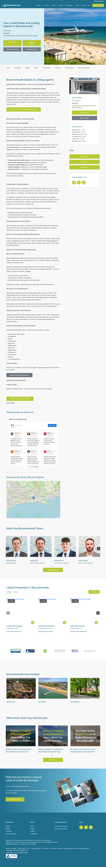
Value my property (11, 833)
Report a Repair (84, 118)
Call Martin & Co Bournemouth (15, 380)
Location (36, 67)
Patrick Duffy (58, 560)
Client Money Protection (56, 848)
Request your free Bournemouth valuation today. (21, 249)
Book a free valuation (31, 43)
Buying (61, 5)
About (89, 5)
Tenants (46, 5)
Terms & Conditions (11, 848)
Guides (77, 5)
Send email (6, 33)
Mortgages (69, 5)
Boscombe (74, 702)
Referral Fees (84, 167)
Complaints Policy (36, 848)
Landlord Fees (84, 156)
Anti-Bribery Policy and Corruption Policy (17, 850)
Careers (32, 831)
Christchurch (11, 702)
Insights (27, 67)
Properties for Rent (12, 49)
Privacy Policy (21, 848)
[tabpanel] (53, 616)
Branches (83, 5)
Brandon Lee (34, 560)
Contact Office (12, 42)
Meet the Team (47, 67)
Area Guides (17, 67)
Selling (53, 5)
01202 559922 (7, 30)
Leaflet (59, 517)
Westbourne (42, 702)
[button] (33, 498)
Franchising (33, 833)
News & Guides (69, 67)
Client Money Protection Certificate (20, 398)
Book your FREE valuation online (19, 375)
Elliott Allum (83, 560)
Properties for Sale (31, 49)
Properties (58, 67)
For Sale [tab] (15, 592)
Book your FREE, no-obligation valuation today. (23, 109)
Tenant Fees (84, 162)
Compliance (45, 848)
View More (94, 592)
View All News (53, 760)
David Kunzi (10, 560)
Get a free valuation (53, 570)
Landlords (38, 5)
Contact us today (11, 384)
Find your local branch (61, 826)
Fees (28, 848)
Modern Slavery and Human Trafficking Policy (76, 848)
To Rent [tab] (8, 592)
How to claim (10, 403)
